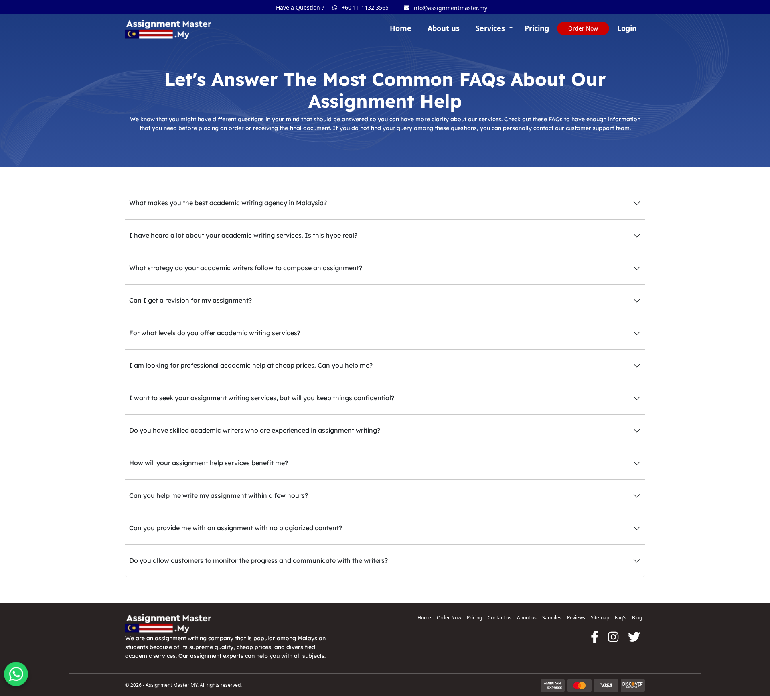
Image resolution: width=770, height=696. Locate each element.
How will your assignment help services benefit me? (208, 463)
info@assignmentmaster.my (444, 8)
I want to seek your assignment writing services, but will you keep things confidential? (261, 398)
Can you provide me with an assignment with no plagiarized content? (235, 528)
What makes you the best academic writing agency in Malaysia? (228, 203)
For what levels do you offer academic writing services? (214, 333)
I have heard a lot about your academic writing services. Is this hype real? (243, 235)
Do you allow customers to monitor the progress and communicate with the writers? (258, 560)
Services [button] (491, 28)
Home (400, 28)
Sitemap (600, 617)
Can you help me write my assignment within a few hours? (218, 495)
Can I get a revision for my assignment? (190, 300)
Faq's (620, 617)
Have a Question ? (300, 7)
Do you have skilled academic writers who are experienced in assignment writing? (254, 430)
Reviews (576, 617)
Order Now (449, 617)
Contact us (499, 617)
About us (444, 28)
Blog (637, 617)
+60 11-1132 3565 (364, 7)
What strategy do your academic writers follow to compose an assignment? (245, 268)
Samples (551, 617)
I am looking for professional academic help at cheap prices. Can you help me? (251, 365)
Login (627, 28)
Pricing (537, 28)
